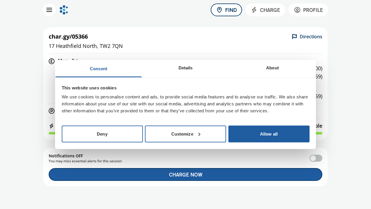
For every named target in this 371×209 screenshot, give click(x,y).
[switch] (316, 158)
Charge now (185, 174)
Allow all (269, 133)
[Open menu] (49, 9)
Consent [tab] (98, 68)
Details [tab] (186, 67)
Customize (182, 133)
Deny (102, 133)
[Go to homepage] (63, 10)
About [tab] (272, 67)
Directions (311, 36)
